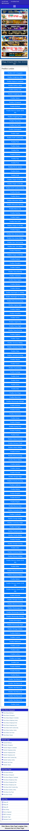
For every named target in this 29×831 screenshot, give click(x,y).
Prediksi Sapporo (15, 334)
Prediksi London (8, 69)
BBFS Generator (5, 3)
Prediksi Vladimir (15, 309)
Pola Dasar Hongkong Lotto (9, 784)
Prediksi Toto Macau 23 (15, 700)
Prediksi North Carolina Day (15, 137)
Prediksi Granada (15, 472)
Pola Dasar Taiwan (7, 794)
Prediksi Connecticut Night (15, 522)
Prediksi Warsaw (15, 284)
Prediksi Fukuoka (15, 539)
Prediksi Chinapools (15, 102)
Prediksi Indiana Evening (15, 439)
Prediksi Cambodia (15, 514)
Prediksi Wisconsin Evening (15, 301)
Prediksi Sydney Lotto (15, 89)
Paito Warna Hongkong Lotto (10, 725)
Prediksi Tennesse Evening (15, 355)
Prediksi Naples (15, 217)
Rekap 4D (5, 807)
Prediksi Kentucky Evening (15, 481)
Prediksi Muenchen (15, 397)
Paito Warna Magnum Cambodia (11, 717)
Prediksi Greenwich (15, 414)
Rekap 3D (5, 804)
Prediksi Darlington (15, 527)
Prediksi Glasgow (15, 422)
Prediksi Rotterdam (15, 250)
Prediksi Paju (15, 158)
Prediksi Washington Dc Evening (15, 296)
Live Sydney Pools (15, 1)
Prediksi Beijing (15, 489)
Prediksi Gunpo (15, 418)
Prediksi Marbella (15, 666)
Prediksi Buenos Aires (15, 506)
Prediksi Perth (15, 175)
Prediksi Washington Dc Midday (15, 292)
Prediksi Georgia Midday (15, 518)
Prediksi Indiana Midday (15, 447)
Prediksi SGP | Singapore (15, 73)
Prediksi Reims (15, 171)
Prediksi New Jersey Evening (15, 234)
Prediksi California (15, 485)
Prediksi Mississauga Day (15, 608)
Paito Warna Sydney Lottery (10, 730)
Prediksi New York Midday (15, 246)
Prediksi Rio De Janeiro (15, 167)
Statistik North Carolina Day (9, 757)
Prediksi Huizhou (15, 409)
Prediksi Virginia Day (15, 322)
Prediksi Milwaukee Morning (15, 204)
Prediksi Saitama (15, 267)
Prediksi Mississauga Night (15, 624)
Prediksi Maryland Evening (15, 570)
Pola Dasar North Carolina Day (10, 787)
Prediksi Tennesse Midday (15, 342)
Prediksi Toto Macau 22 (15, 691)
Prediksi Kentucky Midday (15, 552)
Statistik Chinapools (8, 745)
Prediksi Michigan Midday (15, 629)
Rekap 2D (5, 802)
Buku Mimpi (6, 809)
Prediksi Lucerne (15, 637)
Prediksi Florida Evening (15, 531)
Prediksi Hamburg (15, 430)
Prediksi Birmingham (15, 620)
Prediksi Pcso (15, 162)
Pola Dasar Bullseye (8, 772)
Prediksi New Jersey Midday (15, 238)
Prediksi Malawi (15, 579)
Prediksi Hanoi (15, 435)
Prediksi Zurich (15, 704)
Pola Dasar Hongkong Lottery (10, 779)
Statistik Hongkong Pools (9, 752)
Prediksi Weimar (15, 288)
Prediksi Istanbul (15, 464)
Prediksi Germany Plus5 (15, 443)
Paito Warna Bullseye (8, 713)
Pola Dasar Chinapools (8, 775)
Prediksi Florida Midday (15, 535)
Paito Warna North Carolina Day (10, 727)
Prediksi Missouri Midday (15, 556)
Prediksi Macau (15, 675)
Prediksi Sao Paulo (15, 125)
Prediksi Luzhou (15, 654)
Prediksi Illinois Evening (15, 455)
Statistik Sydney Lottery (9, 759)
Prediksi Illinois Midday (15, 460)
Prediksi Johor (15, 548)
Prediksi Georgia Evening (15, 543)
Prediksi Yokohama (15, 275)
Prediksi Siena (15, 384)
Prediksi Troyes (15, 338)
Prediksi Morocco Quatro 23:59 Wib (15, 590)
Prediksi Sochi (15, 376)
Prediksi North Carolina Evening (15, 188)
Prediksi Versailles (15, 313)
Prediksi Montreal (15, 405)
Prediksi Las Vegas (15, 658)
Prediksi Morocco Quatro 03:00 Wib (15, 561)
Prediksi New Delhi (15, 221)
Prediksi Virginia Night (15, 305)
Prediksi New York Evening (15, 242)
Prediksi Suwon (15, 363)
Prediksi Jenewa (15, 468)
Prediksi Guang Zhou (15, 426)
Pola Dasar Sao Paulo (8, 792)
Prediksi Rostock (15, 259)
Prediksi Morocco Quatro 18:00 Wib (15, 111)
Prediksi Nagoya (15, 229)
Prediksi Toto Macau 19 (15, 687)
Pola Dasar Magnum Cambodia (10, 777)
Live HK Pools (5, 1)
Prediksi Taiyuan (15, 359)
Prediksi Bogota (15, 501)
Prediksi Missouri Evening (15, 604)
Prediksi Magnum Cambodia (15, 81)
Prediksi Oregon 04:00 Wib (15, 179)
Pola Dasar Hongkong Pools (10, 782)
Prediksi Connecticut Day (15, 510)
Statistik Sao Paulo (7, 762)
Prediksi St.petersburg (15, 368)
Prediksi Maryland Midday (15, 575)
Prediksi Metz (15, 388)
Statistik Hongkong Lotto (9, 755)
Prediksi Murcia (15, 196)
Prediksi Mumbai (15, 670)
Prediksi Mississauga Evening (15, 612)
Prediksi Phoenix (15, 154)
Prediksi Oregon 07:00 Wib (15, 225)
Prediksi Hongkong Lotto (15, 94)
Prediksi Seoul (15, 380)
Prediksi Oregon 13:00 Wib (15, 255)
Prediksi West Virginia (15, 280)
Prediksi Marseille (15, 595)
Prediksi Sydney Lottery (15, 85)
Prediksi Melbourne (15, 641)
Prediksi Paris (15, 142)
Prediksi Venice (15, 317)
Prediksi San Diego (15, 393)
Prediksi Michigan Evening (15, 599)
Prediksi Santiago (15, 372)
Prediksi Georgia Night (15, 476)
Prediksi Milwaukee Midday (15, 200)
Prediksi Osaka (15, 146)
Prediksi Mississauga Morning (15, 616)
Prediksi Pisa (15, 150)
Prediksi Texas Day (15, 121)
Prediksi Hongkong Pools (15, 116)
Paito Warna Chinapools (9, 715)
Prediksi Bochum (15, 497)
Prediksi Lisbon (15, 650)
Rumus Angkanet (7, 812)
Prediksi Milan (15, 566)
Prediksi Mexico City (15, 209)
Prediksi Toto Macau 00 (15, 696)
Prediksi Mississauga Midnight (15, 401)
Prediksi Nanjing (15, 213)
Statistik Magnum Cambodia (10, 747)
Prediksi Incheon (15, 451)
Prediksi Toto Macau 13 (15, 679)
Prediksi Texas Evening (15, 330)
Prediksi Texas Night (15, 326)
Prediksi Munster (15, 192)
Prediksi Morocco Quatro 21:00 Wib (15, 584)
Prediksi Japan (15, 133)
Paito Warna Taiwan (8, 735)
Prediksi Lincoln (15, 645)
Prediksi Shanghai (15, 263)
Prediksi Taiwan (15, 98)
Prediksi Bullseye (15, 106)
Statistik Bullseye (7, 742)
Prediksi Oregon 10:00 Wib (15, 183)
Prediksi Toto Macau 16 (15, 683)
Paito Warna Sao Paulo (8, 732)
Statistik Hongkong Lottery (9, 750)
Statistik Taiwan (7, 764)
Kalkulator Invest (7, 819)
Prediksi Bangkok (15, 493)
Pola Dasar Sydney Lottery (9, 789)
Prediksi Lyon (15, 662)
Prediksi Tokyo (15, 351)
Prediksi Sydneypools (15, 129)
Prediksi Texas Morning (15, 271)
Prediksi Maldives (15, 633)
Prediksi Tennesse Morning (15, 347)
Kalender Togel (6, 817)
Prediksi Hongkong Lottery (15, 77)
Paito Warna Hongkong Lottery (10, 720)
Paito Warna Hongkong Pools (10, 722)
